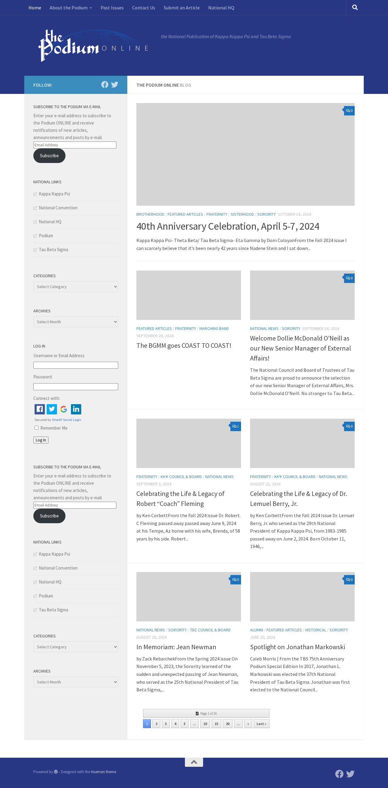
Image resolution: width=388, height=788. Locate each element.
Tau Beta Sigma (53, 249)
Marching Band (214, 328)
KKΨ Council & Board (181, 476)
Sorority (266, 214)
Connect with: (46, 398)
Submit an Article (182, 8)
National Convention (58, 208)
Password (42, 377)
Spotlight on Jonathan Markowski (297, 647)
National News (264, 328)
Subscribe (49, 155)
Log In (41, 440)
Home (34, 8)
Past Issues (112, 8)
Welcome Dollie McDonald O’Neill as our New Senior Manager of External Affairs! (300, 348)
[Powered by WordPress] (56, 772)
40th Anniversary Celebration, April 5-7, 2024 (227, 226)
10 (205, 723)
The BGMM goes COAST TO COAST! (184, 345)
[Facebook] (105, 84)
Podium (46, 235)
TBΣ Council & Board (210, 630)
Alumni (256, 630)
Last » (261, 723)
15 (216, 723)
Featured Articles (185, 214)
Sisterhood (242, 214)
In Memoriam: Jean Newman (176, 647)
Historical (315, 630)
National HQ (221, 8)
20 (227, 723)
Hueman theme (103, 771)
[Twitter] (114, 84)
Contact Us (143, 8)
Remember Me (54, 428)
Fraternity (216, 214)
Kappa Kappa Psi (54, 194)
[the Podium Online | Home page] (94, 45)
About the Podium (69, 8)
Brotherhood (150, 214)
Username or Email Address (59, 355)
